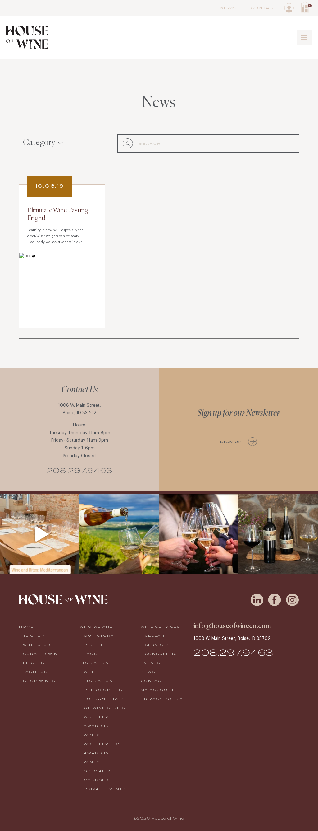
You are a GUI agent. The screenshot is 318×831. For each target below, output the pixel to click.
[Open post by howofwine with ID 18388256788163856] (119, 534)
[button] (306, 7)
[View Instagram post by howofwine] (73, 566)
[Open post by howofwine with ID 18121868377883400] (278, 534)
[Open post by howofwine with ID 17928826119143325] (198, 534)
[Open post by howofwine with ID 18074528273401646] (40, 534)
